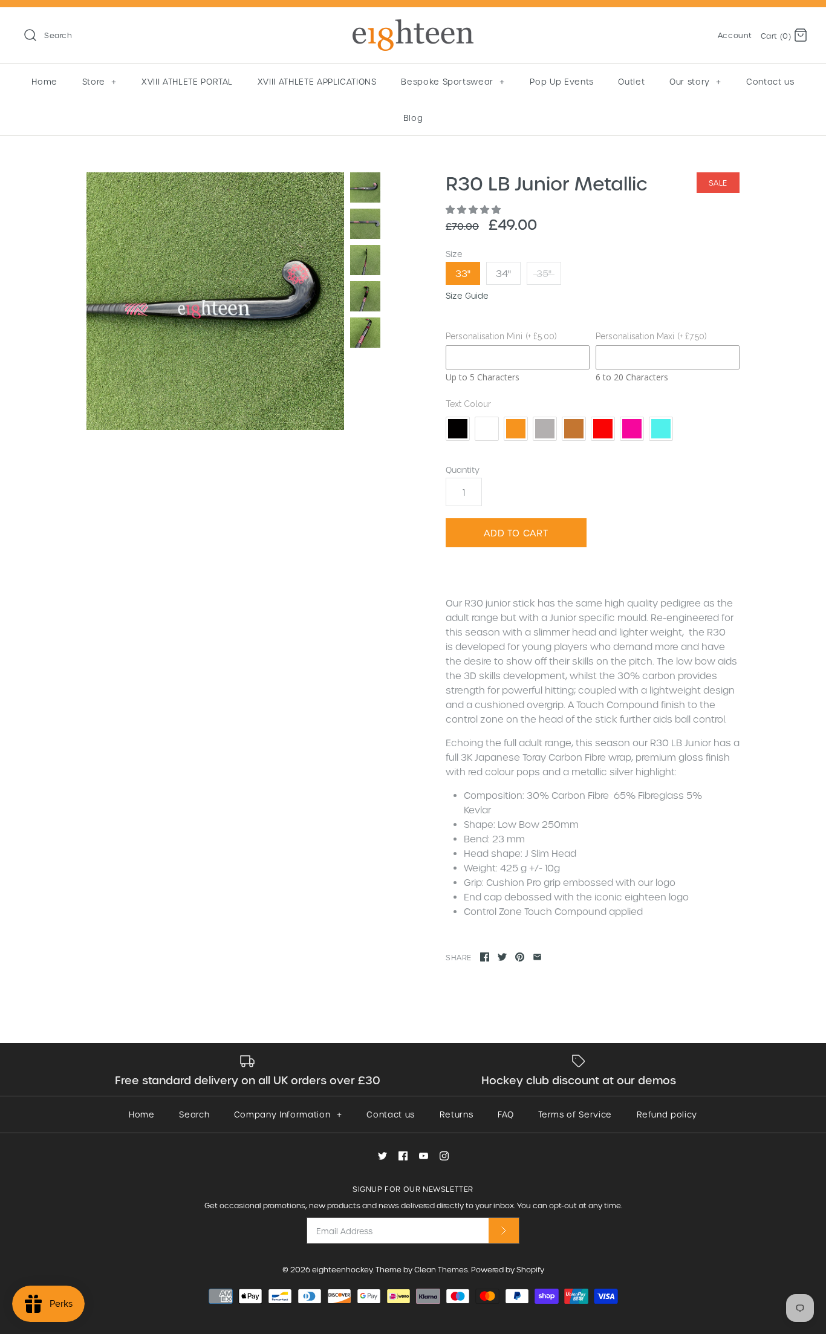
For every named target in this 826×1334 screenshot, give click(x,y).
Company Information (288, 1114)
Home (44, 81)
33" (462, 273)
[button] (474, 209)
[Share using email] (537, 956)
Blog (413, 117)
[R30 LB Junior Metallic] (215, 301)
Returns (456, 1114)
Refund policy (667, 1114)
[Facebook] (403, 1155)
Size (454, 253)
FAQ (506, 1114)
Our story (695, 81)
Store (99, 81)
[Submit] (504, 1230)
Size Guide (467, 295)
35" (543, 273)
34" (503, 273)
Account (735, 35)
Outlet (631, 81)
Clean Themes (441, 1269)
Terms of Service (574, 1114)
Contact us (770, 81)
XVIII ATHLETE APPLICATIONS (317, 81)
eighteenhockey (342, 1269)
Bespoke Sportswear (453, 81)
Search (194, 1114)
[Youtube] (423, 1155)
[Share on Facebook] (484, 956)
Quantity (463, 469)
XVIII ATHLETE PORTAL (187, 81)
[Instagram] (444, 1155)
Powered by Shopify (507, 1269)
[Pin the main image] (519, 956)
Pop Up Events (561, 81)
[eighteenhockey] (413, 26)
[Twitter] (382, 1155)
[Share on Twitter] (502, 956)
